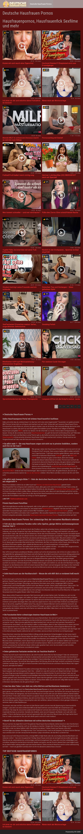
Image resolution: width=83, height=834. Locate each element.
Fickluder (59, 455)
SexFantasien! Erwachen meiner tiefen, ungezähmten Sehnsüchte (19, 325)
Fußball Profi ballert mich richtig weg (18, 175)
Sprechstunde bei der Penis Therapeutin (20, 399)
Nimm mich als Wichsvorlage (54, 100)
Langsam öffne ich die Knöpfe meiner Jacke (61, 399)
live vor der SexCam (33, 473)
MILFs (20, 431)
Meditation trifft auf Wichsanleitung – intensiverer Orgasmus (19, 363)
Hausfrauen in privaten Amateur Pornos (44, 515)
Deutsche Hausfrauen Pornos (41, 4)
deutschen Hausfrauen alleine (65, 489)
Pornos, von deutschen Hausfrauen (49, 485)
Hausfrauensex (47, 508)
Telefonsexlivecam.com (18, 499)
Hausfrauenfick (8, 437)
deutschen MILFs (8, 471)
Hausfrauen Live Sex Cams (58, 511)
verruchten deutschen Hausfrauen (64, 466)
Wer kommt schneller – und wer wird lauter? (21, 212)
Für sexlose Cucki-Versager (54, 362)
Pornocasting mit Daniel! (52, 138)
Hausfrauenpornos (38, 433)
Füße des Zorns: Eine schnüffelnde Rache (60, 212)
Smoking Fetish (48, 324)
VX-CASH (77, 832)
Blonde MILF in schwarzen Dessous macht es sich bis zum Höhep (21, 139)
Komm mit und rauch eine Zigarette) (18, 63)
